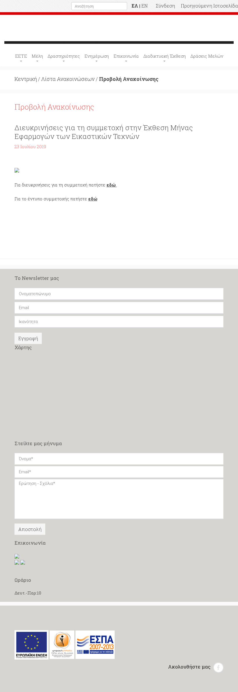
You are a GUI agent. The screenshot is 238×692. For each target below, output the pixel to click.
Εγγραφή (28, 338)
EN (144, 6)
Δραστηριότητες (64, 56)
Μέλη (37, 56)
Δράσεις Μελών (206, 56)
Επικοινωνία (126, 56)
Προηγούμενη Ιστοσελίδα (209, 6)
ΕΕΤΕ (21, 56)
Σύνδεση (165, 6)
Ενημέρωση (96, 56)
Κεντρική (26, 78)
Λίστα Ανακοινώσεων (68, 78)
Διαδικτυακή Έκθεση (164, 56)
